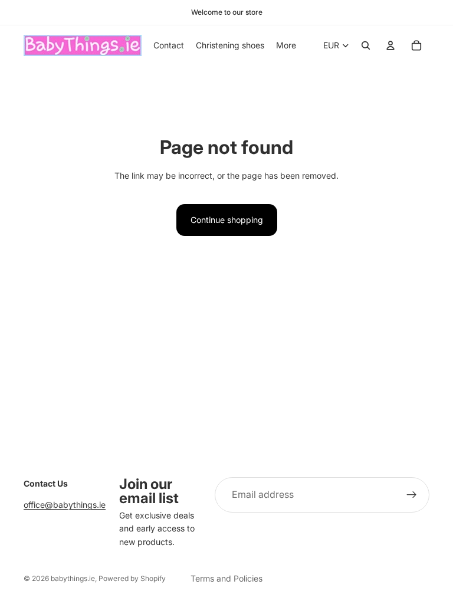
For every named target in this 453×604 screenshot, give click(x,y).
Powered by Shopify (132, 578)
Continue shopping (227, 220)
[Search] (366, 45)
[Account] (390, 45)
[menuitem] (286, 45)
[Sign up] (411, 494)
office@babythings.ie (65, 505)
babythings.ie (73, 578)
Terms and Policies (226, 578)
